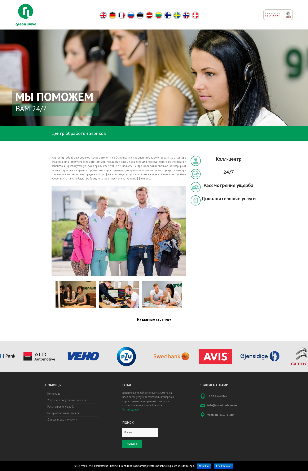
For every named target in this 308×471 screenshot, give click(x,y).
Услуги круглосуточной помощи (66, 400)
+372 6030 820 (217, 396)
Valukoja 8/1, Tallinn (220, 415)
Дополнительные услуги (62, 419)
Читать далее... (131, 409)
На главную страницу (154, 319)
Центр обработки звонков (63, 413)
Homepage (53, 393)
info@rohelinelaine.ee (222, 405)
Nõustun (204, 466)
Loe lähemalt (223, 466)
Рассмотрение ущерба (61, 406)
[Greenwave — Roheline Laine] (26, 15)
